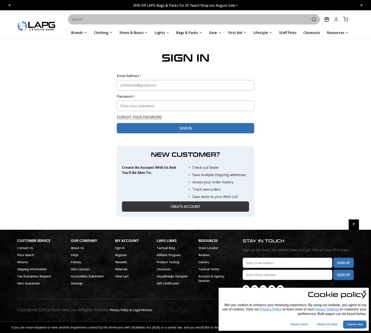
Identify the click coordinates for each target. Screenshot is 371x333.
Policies (76, 262)
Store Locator (208, 248)
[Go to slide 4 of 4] (361, 5)
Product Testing (168, 262)
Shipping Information (32, 269)
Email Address (129, 75)
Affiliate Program (169, 255)
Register (121, 255)
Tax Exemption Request (34, 276)
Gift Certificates (168, 283)
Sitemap (76, 283)
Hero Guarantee (28, 283)
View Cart (122, 276)
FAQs (74, 255)
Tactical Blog (166, 248)
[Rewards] (326, 19)
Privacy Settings (326, 309)
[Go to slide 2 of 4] (10, 5)
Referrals (121, 269)
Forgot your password (139, 117)
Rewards (121, 262)
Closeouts (164, 269)
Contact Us (25, 248)
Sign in (185, 128)
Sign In (120, 248)
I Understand (355, 324)
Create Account (185, 206)
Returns (22, 262)
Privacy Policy (271, 309)
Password (126, 96)
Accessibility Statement (87, 276)
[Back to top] (354, 224)
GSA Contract (80, 269)
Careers (203, 262)
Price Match (25, 255)
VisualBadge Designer (172, 276)
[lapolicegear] (36, 26)
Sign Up (343, 262)
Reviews (204, 255)
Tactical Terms (208, 269)
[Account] (336, 19)
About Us (77, 248)
